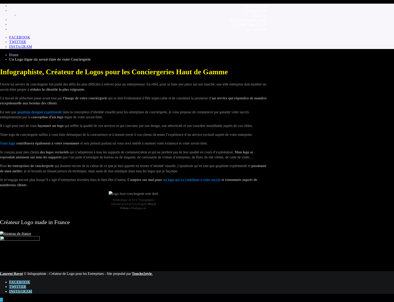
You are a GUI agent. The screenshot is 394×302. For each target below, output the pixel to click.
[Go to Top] (1, 300)
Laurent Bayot (256, 10)
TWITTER (17, 42)
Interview (259, 15)
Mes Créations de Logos (248, 20)
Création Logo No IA (250, 24)
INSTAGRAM (20, 47)
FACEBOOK (19, 37)
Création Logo (255, 6)
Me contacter (257, 29)
